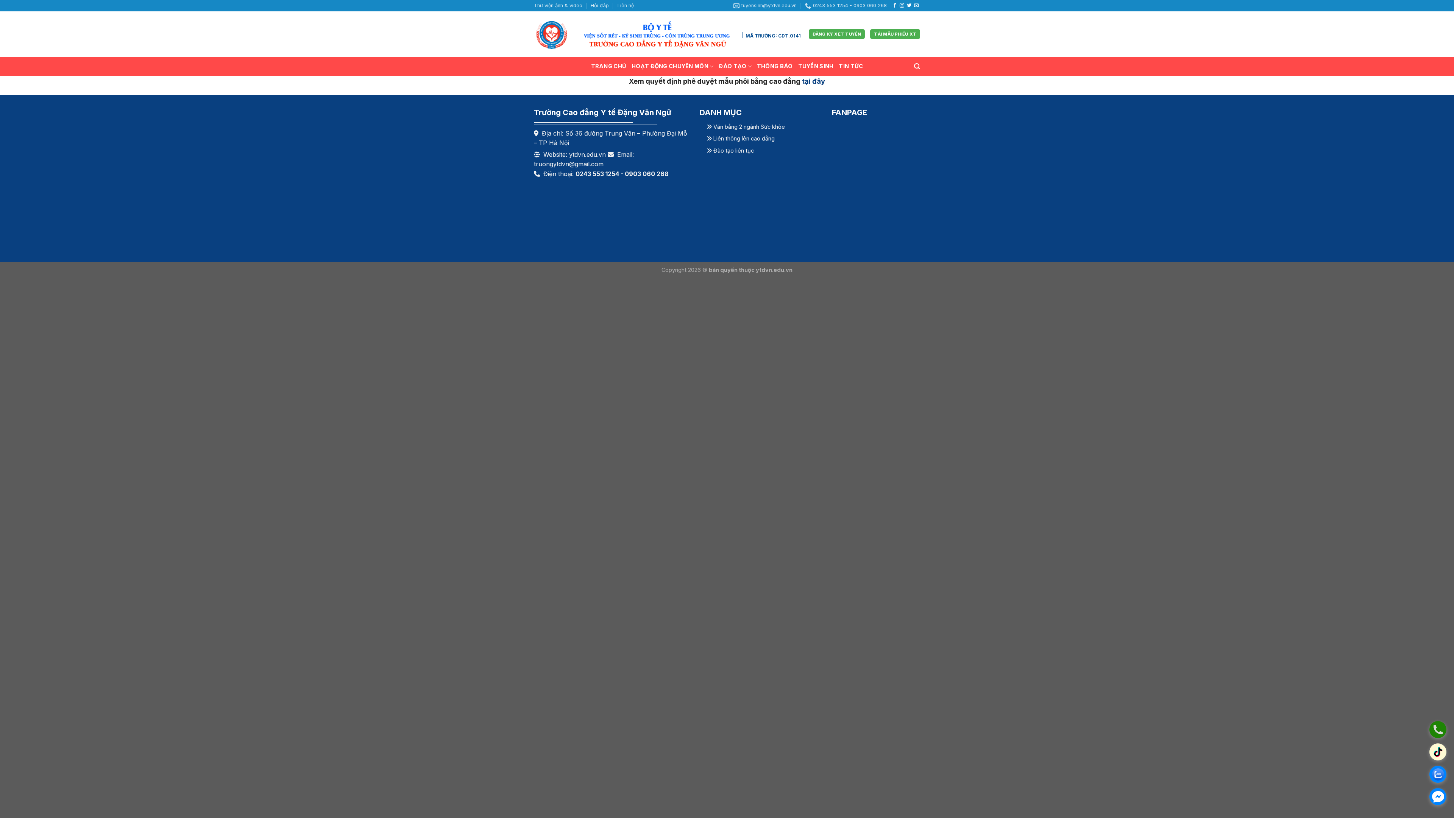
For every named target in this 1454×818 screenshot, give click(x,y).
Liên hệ (626, 5)
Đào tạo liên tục (733, 150)
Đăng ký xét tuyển (929, 127)
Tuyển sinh (816, 66)
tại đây (813, 81)
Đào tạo (732, 66)
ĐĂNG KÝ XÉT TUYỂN (837, 34)
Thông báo (775, 66)
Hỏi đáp (600, 5)
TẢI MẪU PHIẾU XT (895, 34)
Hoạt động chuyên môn (670, 66)
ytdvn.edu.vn (587, 154)
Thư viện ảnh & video (558, 5)
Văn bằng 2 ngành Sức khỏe (748, 126)
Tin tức (851, 66)
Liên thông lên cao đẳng (743, 138)
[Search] (917, 66)
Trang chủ (609, 66)
